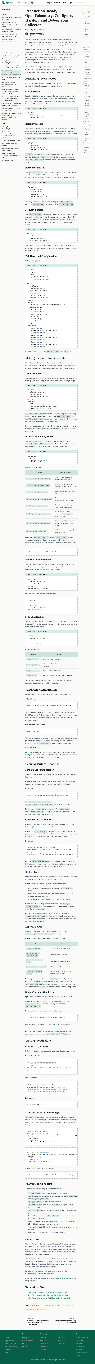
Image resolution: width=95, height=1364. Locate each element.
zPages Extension (87, 73)
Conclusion (86, 147)
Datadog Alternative (83, 1338)
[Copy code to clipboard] (75, 112)
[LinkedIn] (30, 36)
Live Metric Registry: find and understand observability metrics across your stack (10, 91)
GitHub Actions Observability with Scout (10, 78)
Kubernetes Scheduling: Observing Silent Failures (8, 47)
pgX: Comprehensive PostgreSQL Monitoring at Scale (11, 109)
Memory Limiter (87, 35)
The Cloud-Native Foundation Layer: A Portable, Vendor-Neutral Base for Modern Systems (9, 134)
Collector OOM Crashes (87, 98)
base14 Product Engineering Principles (9, 144)
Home (56, 3)
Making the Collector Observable (86, 49)
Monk (6, 1353)
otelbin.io (28, 752)
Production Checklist (86, 144)
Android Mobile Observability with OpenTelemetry (11, 18)
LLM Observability (10, 1347)
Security (43, 1347)
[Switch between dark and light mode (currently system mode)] (70, 2)
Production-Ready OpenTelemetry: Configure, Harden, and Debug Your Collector (11, 72)
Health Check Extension (87, 67)
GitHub (64, 3)
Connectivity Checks (87, 127)
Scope (25, 3)
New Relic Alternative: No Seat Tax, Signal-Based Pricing (48, 1295)
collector (59, 1305)
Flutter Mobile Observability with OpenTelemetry (10, 57)
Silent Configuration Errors (87, 115)
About (42, 1341)
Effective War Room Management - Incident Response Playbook (11, 104)
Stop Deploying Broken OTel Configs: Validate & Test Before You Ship (10, 24)
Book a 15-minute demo (64, 1278)
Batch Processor (87, 23)
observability (49, 1305)
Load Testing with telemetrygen (87, 136)
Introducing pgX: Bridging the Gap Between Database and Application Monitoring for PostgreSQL (11, 116)
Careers (43, 1350)
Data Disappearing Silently (87, 91)
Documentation (27, 1341)
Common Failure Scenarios (86, 83)
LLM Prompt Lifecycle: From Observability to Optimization (9, 35)
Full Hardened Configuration (87, 42)
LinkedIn (61, 1344)
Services (43, 1344)
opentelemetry (36, 1305)
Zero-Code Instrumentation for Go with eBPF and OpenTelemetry (11, 66)
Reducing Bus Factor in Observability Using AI (8, 128)
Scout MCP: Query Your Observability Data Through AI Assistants (10, 41)
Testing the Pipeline (86, 122)
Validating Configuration (87, 77)
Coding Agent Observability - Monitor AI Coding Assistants (9, 52)
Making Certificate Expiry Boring (10, 140)
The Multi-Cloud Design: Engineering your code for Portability (8, 84)
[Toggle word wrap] (71, 112)
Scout (19, 3)
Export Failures (87, 109)
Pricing (47, 3)
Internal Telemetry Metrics (87, 60)
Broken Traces (87, 104)
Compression (87, 17)
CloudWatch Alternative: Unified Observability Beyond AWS (49, 1298)
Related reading (85, 151)
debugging (69, 1305)
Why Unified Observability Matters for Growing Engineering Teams (10, 155)
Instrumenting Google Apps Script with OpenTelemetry (11, 30)
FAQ (23, 1347)
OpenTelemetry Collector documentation (39, 1274)
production (30, 1309)
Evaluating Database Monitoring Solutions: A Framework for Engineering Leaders (10, 98)
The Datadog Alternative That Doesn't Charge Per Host (47, 1292)
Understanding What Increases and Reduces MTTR (10, 149)
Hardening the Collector (87, 12)
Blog (31, 3)
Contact (43, 1338)
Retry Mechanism (87, 29)
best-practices (42, 1309)
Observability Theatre (7, 160)
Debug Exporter (87, 55)
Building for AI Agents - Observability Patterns (8, 62)
